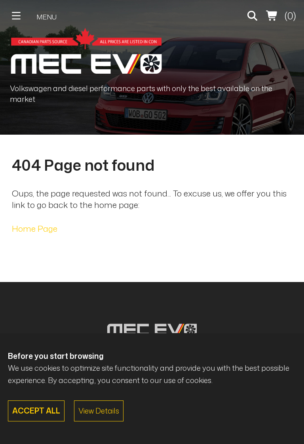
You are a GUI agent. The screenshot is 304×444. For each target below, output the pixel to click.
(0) (289, 16)
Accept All (36, 410)
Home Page (34, 228)
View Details (98, 410)
